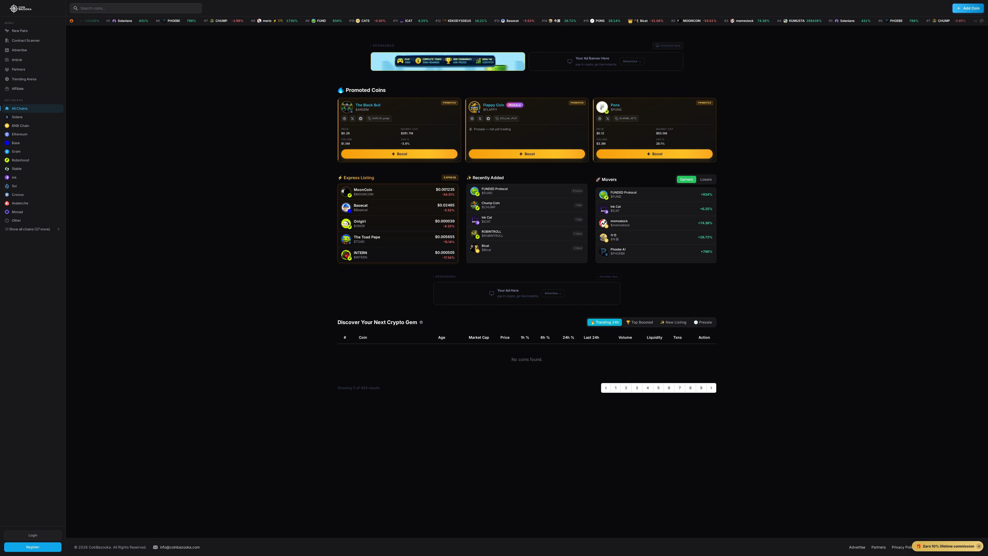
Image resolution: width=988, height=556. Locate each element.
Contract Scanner (26, 40)
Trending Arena (24, 79)
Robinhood (20, 160)
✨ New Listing (673, 322)
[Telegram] (360, 118)
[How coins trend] (421, 322)
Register (32, 547)
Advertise (19, 50)
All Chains (20, 108)
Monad (17, 212)
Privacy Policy (903, 547)
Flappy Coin (493, 105)
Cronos (18, 195)
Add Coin (971, 8)
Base (16, 143)
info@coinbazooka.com (180, 547)
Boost (402, 154)
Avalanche (20, 203)
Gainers (686, 179)
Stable (17, 169)
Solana (17, 117)
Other (16, 220)
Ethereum (20, 134)
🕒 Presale (703, 322)
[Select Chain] (71, 20)
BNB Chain (20, 126)
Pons (615, 105)
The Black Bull (368, 105)
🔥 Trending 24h (604, 322)
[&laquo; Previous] (606, 388)
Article (17, 60)
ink (14, 177)
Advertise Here (670, 45)
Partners (18, 69)
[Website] (344, 118)
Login (33, 535)
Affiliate (18, 88)
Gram (16, 151)
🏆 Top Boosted (639, 322)
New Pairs (20, 31)
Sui (14, 186)
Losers (706, 179)
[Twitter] (352, 118)
